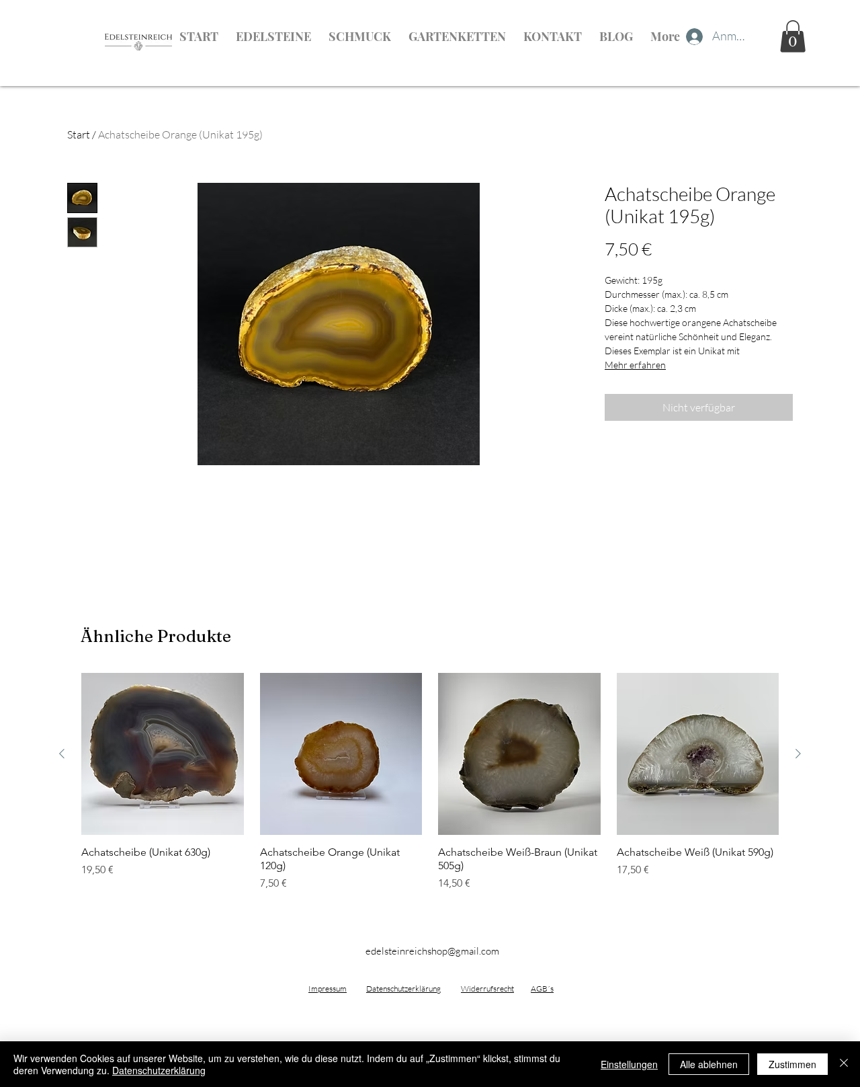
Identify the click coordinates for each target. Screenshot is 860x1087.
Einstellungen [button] (629, 1064)
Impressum (327, 988)
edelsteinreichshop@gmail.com (432, 950)
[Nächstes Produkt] (798, 754)
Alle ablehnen (709, 1064)
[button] (792, 36)
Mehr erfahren (635, 364)
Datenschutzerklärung (159, 1070)
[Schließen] (844, 1064)
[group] (430, 782)
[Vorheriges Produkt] (62, 754)
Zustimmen (792, 1064)
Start (78, 134)
